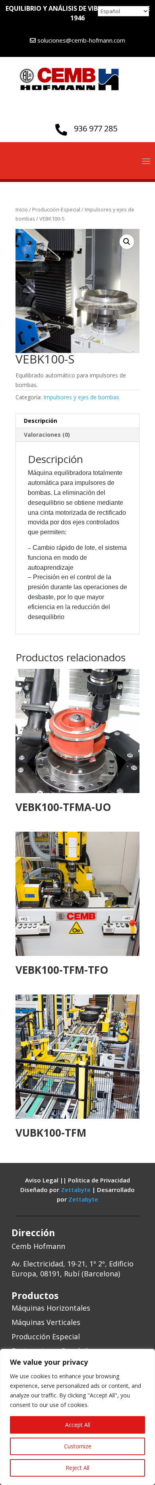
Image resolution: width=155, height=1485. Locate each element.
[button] (127, 241)
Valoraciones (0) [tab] (47, 434)
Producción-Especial (56, 209)
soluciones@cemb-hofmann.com (81, 40)
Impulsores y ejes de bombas (81, 397)
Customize (77, 1446)
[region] (77, 1417)
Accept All (77, 1424)
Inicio (21, 209)
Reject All (77, 1467)
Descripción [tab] (40, 420)
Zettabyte (76, 1190)
